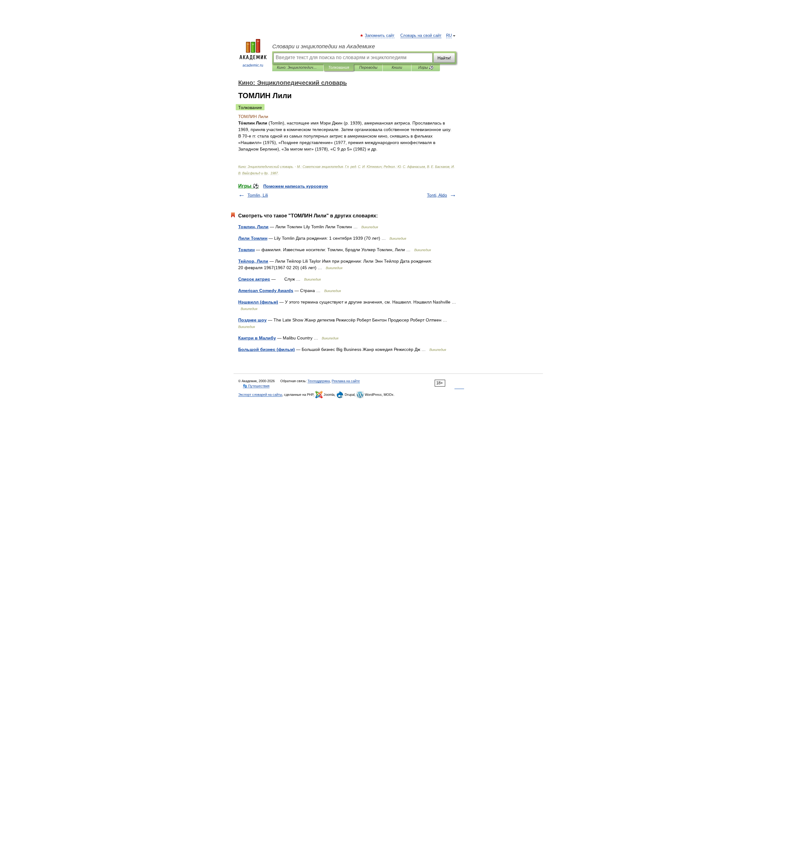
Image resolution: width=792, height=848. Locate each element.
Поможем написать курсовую (295, 186)
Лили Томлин (252, 238)
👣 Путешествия (256, 386)
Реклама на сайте (346, 381)
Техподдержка (319, 381)
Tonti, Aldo (437, 195)
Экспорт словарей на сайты (260, 394)
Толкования (338, 67)
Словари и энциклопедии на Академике (323, 46)
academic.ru (253, 65)
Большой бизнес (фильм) (266, 349)
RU (449, 35)
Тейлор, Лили (253, 261)
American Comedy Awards (265, 290)
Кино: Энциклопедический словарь (298, 67)
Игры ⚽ (425, 67)
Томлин (246, 249)
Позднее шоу (252, 319)
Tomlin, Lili (258, 195)
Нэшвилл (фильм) (258, 301)
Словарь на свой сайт (420, 35)
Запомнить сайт (379, 35)
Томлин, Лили (253, 226)
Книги (397, 67)
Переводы (368, 67)
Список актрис (254, 279)
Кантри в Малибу (257, 337)
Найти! (444, 57)
